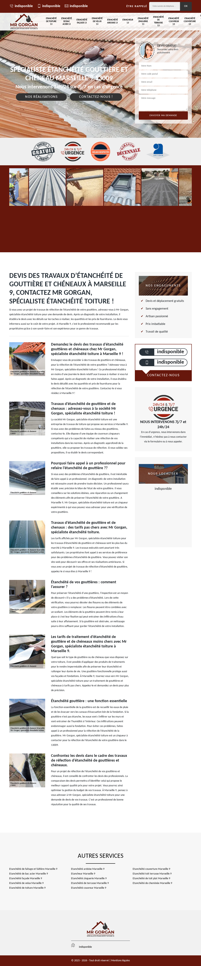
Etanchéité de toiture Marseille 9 (27, 888)
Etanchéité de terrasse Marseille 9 (90, 883)
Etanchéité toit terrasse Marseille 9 (152, 873)
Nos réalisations (41, 97)
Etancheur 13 (127, 21)
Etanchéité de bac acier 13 (66, 21)
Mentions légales (120, 960)
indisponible (24, 6)
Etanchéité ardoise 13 (112, 21)
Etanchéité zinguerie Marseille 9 (89, 878)
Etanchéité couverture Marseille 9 (151, 869)
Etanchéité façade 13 (82, 21)
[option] (47, 187)
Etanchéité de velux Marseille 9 (26, 883)
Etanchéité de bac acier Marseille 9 (28, 873)
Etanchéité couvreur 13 (173, 21)
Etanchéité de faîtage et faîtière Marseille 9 (33, 869)
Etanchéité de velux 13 (97, 21)
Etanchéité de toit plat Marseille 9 (151, 878)
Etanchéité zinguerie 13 (143, 21)
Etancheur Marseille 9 (83, 873)
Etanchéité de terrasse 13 (158, 21)
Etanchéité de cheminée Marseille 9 (152, 883)
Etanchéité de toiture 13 (51, 21)
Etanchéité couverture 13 (190, 21)
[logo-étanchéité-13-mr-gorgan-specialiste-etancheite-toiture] (24, 22)
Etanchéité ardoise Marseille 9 (87, 869)
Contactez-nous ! (96, 97)
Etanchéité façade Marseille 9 (25, 878)
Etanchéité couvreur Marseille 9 (88, 888)
